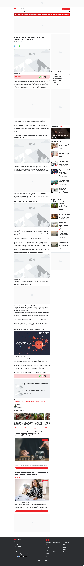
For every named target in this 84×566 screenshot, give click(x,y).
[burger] (69, 11)
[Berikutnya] (50, 472)
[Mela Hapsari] (15, 406)
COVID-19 (33, 80)
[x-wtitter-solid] (45, 77)
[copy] (48, 77)
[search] (60, 9)
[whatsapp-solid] (40, 77)
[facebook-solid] (42, 77)
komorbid (21, 120)
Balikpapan (17, 80)
